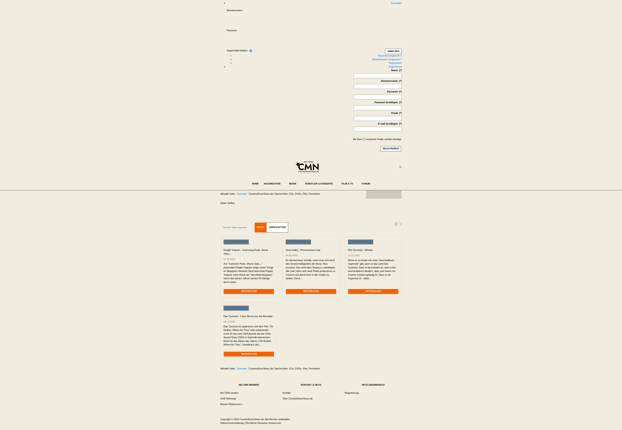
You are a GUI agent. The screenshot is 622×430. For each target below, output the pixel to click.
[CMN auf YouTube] (390, 194)
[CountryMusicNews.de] (308, 166)
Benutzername (234, 10)
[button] (274, 183)
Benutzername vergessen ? (387, 59)
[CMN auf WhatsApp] (383, 194)
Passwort (232, 30)
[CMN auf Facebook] (371, 194)
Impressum (275, 423)
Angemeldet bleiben (237, 50)
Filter (260, 227)
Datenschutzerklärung (232, 423)
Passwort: (392, 91)
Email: (394, 113)
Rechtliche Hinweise (256, 423)
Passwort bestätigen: (386, 102)
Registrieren (395, 63)
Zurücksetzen (277, 227)
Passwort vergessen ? (390, 55)
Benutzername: (389, 81)
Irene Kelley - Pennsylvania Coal (303, 250)
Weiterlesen (249, 291)
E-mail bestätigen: (388, 123)
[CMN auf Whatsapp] (385, 369)
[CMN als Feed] (396, 194)
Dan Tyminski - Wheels (360, 250)
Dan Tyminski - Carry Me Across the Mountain (248, 316)
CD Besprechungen (236, 242)
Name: (394, 70)
